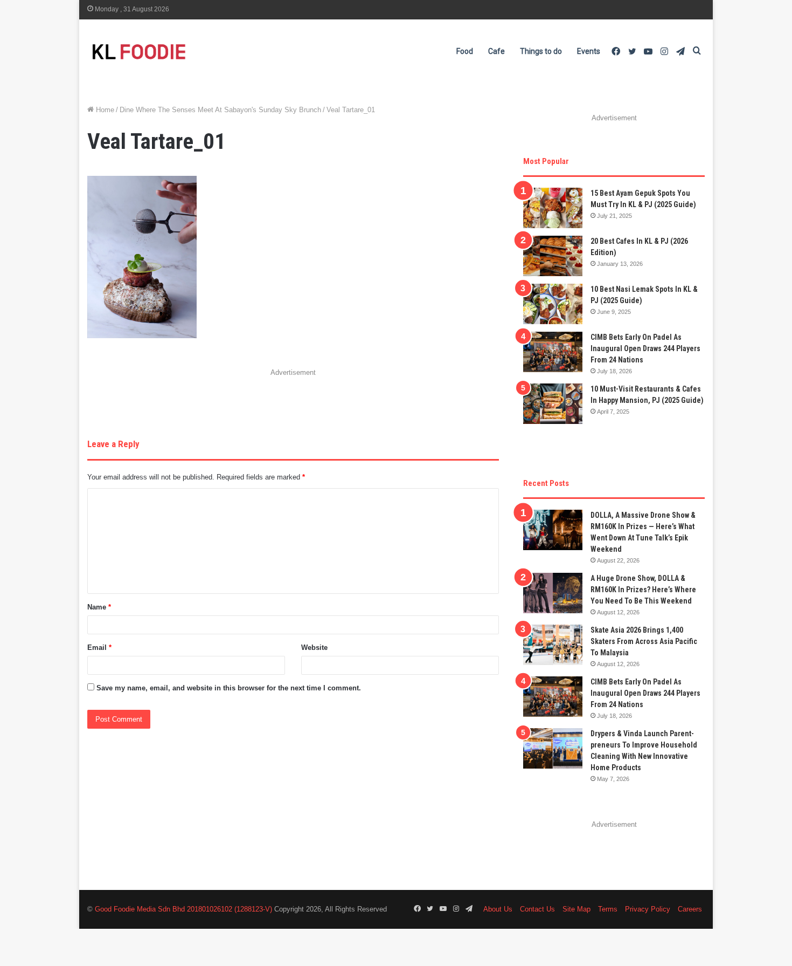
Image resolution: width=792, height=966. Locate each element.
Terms (607, 909)
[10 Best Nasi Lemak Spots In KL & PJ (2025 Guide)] (552, 304)
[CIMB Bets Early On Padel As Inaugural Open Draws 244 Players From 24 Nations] (552, 352)
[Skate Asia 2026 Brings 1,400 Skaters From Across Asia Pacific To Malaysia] (552, 645)
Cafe (496, 51)
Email (99, 647)
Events (588, 51)
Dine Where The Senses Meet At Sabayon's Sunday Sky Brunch (220, 110)
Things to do (541, 51)
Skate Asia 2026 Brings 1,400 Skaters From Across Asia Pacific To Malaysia (643, 641)
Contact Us (537, 909)
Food (464, 51)
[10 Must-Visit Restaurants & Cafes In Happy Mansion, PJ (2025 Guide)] (552, 403)
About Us (497, 909)
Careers (690, 909)
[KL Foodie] (181, 51)
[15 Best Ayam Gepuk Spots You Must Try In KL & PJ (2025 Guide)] (552, 208)
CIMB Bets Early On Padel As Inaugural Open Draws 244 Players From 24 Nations (645, 348)
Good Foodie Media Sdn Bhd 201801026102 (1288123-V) (183, 909)
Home (104, 110)
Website (314, 647)
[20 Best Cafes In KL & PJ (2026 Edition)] (552, 256)
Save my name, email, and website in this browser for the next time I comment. (228, 688)
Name (99, 607)
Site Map (576, 909)
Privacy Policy (647, 909)
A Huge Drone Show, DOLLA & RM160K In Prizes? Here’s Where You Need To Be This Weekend (643, 589)
